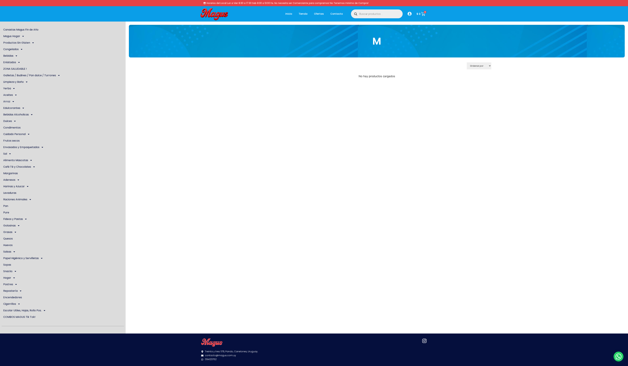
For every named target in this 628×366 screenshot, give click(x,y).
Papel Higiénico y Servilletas (21, 258)
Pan (5, 206)
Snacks (7, 271)
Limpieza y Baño (13, 82)
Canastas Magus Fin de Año (20, 30)
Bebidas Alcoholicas (16, 114)
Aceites (8, 95)
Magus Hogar (11, 36)
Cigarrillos (9, 304)
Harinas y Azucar (14, 186)
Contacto (336, 14)
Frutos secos (11, 141)
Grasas (7, 232)
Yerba (7, 88)
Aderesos (9, 180)
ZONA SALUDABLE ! (15, 69)
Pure (6, 212)
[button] (618, 356)
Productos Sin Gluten (16, 43)
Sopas (7, 265)
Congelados (11, 49)
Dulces (7, 121)
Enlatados (9, 62)
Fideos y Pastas (13, 219)
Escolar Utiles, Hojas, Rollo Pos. (22, 310)
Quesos (8, 238)
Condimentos (12, 127)
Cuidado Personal (14, 134)
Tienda (303, 14)
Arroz (6, 101)
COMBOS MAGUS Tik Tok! (19, 317)
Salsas (7, 252)
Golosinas (9, 225)
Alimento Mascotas (15, 160)
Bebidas (8, 56)
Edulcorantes (11, 108)
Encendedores (12, 297)
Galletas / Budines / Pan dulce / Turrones (29, 75)
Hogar (7, 278)
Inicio (288, 14)
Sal (5, 154)
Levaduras (9, 193)
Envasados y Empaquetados (21, 147)
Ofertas (319, 14)
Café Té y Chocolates (17, 167)
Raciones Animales (15, 199)
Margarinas (10, 173)
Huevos (8, 245)
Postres (8, 284)
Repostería (10, 291)
